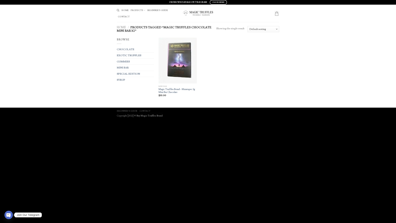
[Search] (118, 10)
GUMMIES (123, 61)
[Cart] (276, 13)
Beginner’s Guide (157, 10)
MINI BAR (123, 67)
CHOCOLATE (125, 49)
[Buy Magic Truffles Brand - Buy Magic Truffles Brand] (198, 13)
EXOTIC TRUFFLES (129, 55)
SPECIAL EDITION (128, 74)
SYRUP (121, 80)
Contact (124, 16)
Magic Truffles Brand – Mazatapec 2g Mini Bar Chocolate (177, 91)
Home (125, 10)
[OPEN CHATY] (8, 215)
